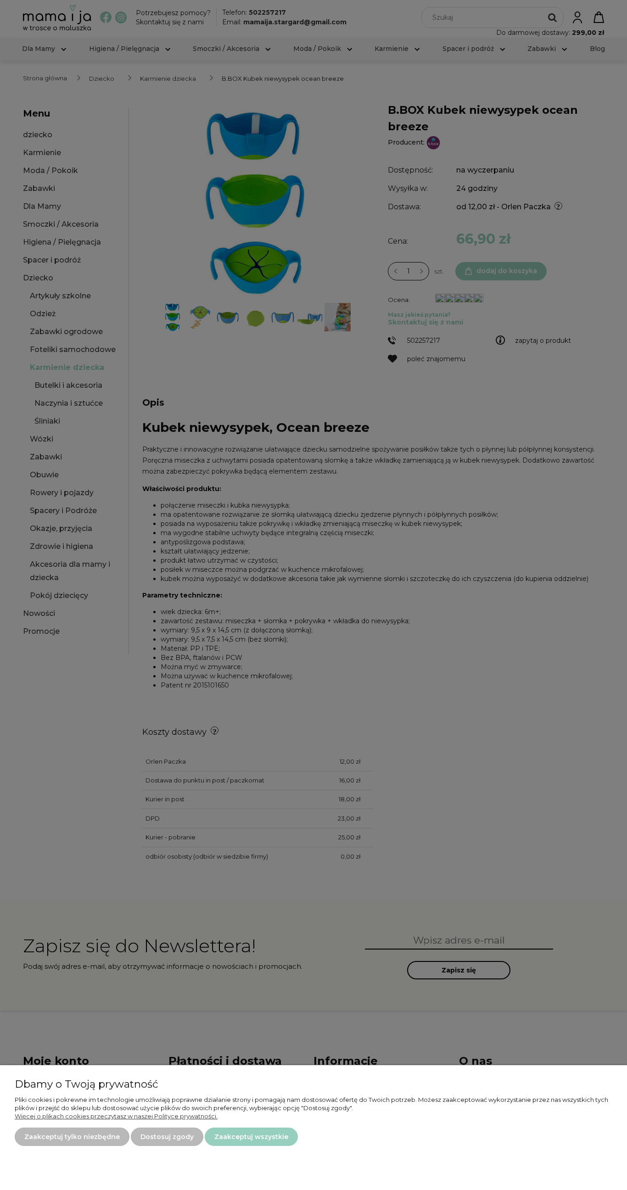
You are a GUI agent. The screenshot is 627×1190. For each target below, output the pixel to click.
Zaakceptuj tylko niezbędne (72, 1137)
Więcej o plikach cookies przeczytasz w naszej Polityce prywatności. (116, 1116)
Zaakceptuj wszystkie (251, 1137)
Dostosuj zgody (167, 1137)
